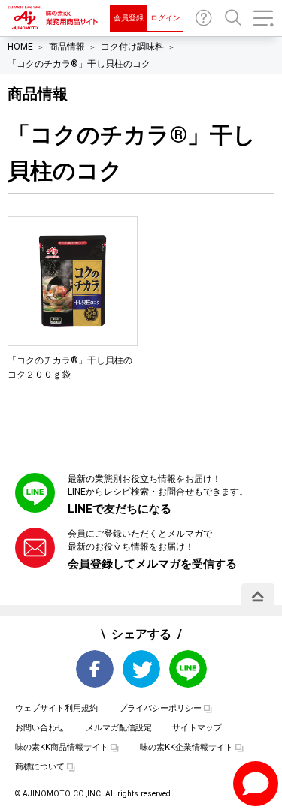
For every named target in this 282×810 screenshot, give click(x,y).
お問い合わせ (204, 18)
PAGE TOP (257, 596)
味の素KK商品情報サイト (61, 747)
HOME (20, 46)
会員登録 (129, 18)
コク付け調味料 (132, 46)
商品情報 (67, 46)
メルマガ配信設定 (119, 728)
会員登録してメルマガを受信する (152, 564)
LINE (188, 669)
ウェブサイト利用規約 (56, 708)
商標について (40, 767)
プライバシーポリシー (160, 708)
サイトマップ (197, 728)
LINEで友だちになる (119, 509)
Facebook (95, 669)
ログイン (165, 18)
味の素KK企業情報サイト (186, 747)
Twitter (141, 669)
